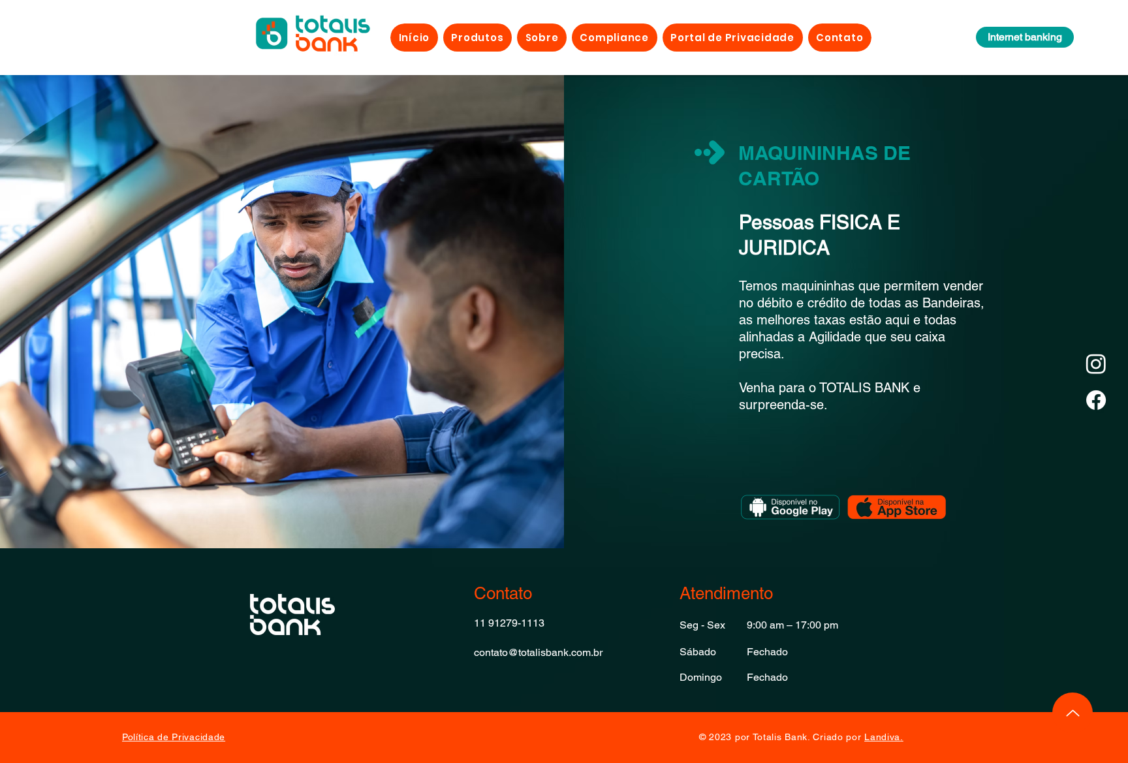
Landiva (882, 737)
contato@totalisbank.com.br (538, 652)
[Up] (1072, 713)
